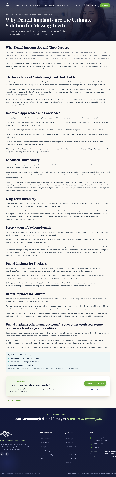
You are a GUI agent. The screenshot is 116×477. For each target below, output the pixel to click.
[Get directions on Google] (7, 454)
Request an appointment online (21, 365)
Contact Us (69, 463)
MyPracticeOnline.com (110, 473)
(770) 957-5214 (66, 368)
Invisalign (43, 447)
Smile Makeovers (45, 439)
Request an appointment (95, 383)
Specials (24, 5)
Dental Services (35, 5)
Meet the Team (49, 5)
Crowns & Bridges (45, 451)
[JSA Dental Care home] (7, 5)
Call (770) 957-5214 (93, 390)
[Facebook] (2, 454)
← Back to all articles (13, 400)
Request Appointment (72, 459)
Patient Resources (62, 5)
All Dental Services (45, 459)
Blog (72, 5)
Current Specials (70, 439)
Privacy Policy (81, 473)
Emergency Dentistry (46, 455)
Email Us (96, 447)
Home (17, 5)
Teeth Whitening (45, 443)
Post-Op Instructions (72, 455)
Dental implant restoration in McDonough (25, 358)
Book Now (105, 5)
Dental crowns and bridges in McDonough (25, 362)
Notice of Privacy (72, 473)
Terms (87, 473)
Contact (78, 5)
